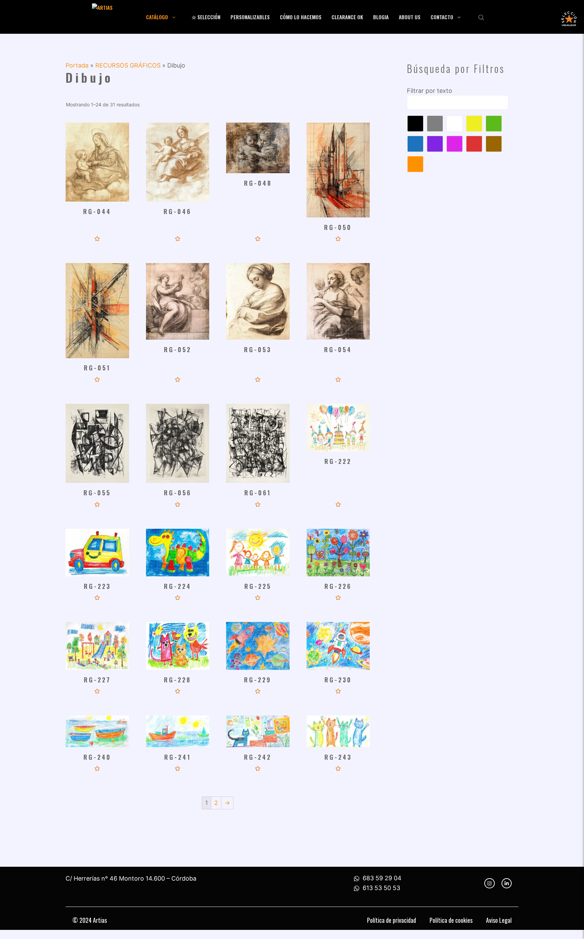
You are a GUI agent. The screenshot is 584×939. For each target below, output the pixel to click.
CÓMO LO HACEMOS (300, 17)
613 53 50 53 (381, 887)
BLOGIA (381, 17)
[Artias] (115, 17)
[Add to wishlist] (97, 238)
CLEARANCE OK (347, 17)
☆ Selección (206, 17)
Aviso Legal (499, 920)
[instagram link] (489, 883)
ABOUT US (409, 17)
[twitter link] (507, 883)
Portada (77, 65)
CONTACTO (442, 17)
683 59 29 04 (382, 878)
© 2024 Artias (89, 920)
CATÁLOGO (157, 17)
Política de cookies (451, 920)
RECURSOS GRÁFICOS (128, 65)
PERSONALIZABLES (250, 17)
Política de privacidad (391, 920)
